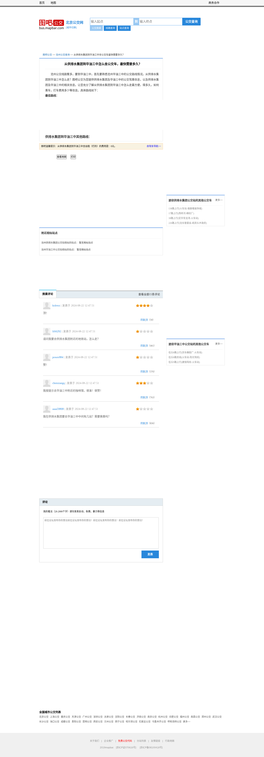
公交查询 (191, 21)
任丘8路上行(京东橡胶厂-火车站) (185, 352)
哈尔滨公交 (131, 721)
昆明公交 (87, 721)
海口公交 (54, 721)
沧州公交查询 (63, 54)
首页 (42, 2)
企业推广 (108, 741)
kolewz (56, 305)
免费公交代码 (125, 741)
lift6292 (56, 331)
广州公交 (87, 717)
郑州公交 (206, 717)
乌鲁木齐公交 (159, 721)
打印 (73, 157)
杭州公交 (163, 717)
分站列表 (141, 741)
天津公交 (76, 717)
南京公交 (152, 717)
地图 (53, 2)
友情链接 (155, 741)
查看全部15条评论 (149, 294)
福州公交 (184, 717)
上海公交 (54, 717)
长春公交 (130, 717)
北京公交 (44, 717)
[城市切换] (71, 27)
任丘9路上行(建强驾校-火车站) (184, 362)
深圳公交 (98, 717)
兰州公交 (108, 721)
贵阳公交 (76, 721)
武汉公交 (217, 717)
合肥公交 (173, 717)
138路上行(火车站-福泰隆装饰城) (185, 208)
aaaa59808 (58, 409)
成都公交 (65, 721)
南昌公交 (195, 717)
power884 (57, 357)
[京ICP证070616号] (126, 747)
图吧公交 (47, 54)
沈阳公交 (119, 717)
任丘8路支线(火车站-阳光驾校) (184, 357)
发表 (150, 554)
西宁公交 (119, 721)
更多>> (219, 200)
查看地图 (61, 157)
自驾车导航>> (154, 146)
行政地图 (169, 741)
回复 (143, 320)
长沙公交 (44, 721)
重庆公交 (65, 717)
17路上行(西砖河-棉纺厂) (181, 213)
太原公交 (108, 717)
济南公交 (141, 717)
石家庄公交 (145, 721)
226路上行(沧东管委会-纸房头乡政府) (188, 223)
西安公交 (98, 721)
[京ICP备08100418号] (151, 747)
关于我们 (94, 741)
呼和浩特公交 (174, 721)
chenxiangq (58, 383)
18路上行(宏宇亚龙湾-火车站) (184, 218)
